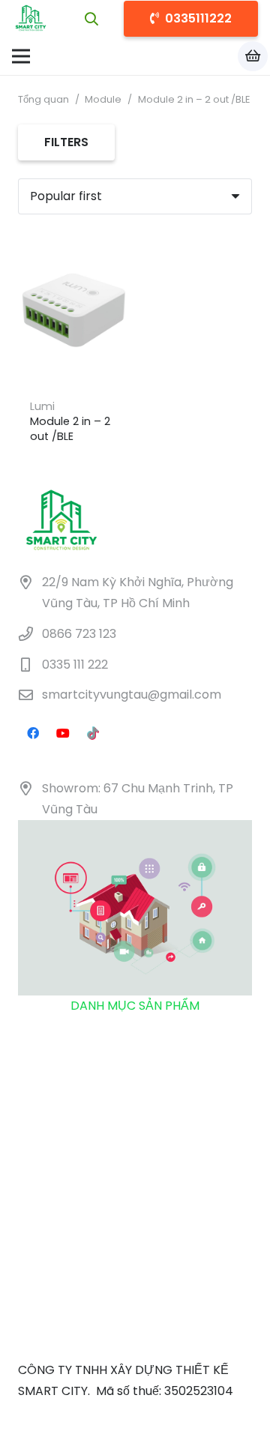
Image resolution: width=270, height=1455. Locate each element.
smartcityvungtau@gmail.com (131, 695)
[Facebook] (33, 733)
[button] (92, 18)
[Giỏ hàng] (253, 56)
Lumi (42, 406)
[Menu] (21, 56)
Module (103, 99)
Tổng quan (43, 99)
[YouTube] (63, 733)
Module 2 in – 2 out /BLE (70, 429)
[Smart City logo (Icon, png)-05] (31, 18)
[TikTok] (93, 733)
